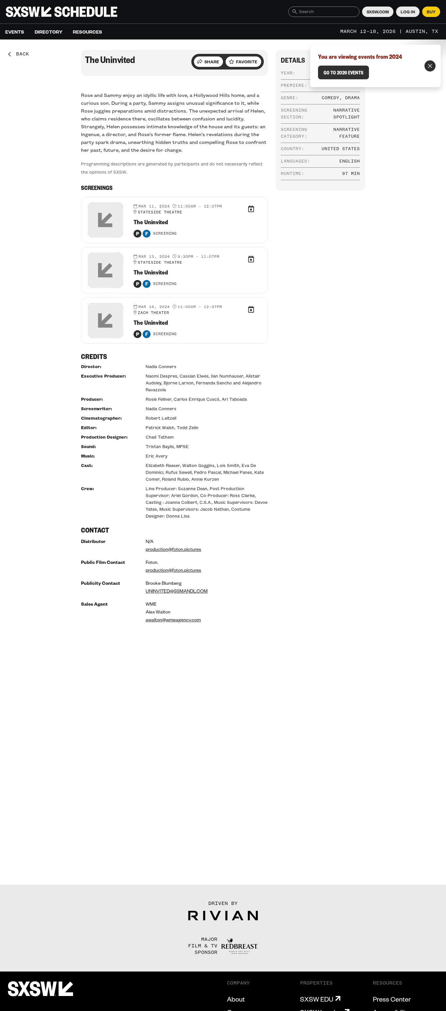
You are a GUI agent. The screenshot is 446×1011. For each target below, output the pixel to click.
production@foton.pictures (173, 549)
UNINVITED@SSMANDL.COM (177, 591)
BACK (20, 54)
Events (14, 32)
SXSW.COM (378, 11)
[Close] (430, 65)
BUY (431, 11)
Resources (87, 32)
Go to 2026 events (343, 72)
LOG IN (408, 11)
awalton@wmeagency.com (173, 619)
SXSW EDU (316, 999)
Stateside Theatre (160, 212)
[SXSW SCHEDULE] (61, 12)
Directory (48, 32)
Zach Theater (153, 313)
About (236, 999)
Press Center (392, 999)
